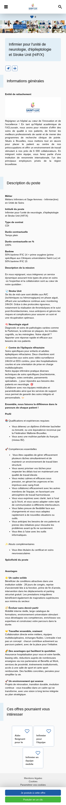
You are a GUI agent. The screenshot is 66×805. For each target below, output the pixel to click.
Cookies (33, 781)
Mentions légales (33, 778)
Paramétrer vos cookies (33, 784)
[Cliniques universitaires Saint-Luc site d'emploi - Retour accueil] (33, 7)
